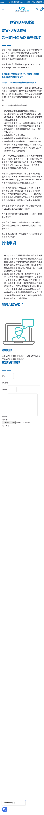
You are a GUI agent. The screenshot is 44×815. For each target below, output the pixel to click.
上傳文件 (5, 420)
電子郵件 (5, 389)
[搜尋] (37, 9)
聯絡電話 (5, 383)
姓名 (3, 376)
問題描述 (5, 417)
